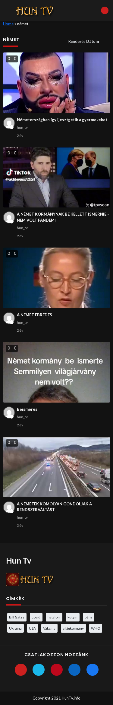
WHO (95, 628)
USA (32, 628)
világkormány (73, 628)
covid (36, 617)
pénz (88, 617)
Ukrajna (15, 628)
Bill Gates (16, 617)
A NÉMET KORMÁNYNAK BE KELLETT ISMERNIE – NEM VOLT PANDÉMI (63, 217)
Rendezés (83, 41)
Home (8, 23)
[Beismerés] (56, 372)
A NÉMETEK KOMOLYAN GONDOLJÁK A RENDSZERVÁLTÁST (54, 506)
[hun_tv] (9, 123)
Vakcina (49, 628)
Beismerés (27, 409)
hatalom (54, 617)
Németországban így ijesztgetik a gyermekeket (62, 119)
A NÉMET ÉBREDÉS (34, 314)
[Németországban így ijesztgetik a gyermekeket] (56, 82)
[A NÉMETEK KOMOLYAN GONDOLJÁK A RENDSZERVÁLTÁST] (56, 467)
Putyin (72, 617)
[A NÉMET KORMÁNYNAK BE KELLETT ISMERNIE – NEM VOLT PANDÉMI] (56, 177)
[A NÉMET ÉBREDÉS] (56, 278)
